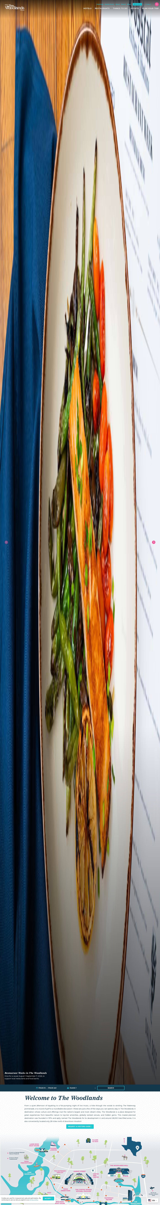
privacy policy (34, 1200)
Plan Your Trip (150, 8)
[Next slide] (153, 542)
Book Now (137, 4)
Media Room (109, 4)
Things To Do (120, 8)
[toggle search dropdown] (157, 4)
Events (135, 8)
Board (123, 4)
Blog (128, 4)
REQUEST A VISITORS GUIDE (79, 1126)
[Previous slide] (6, 542)
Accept (48, 1198)
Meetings (100, 4)
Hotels (87, 8)
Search (111, 1088)
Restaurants (102, 8)
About (117, 4)
